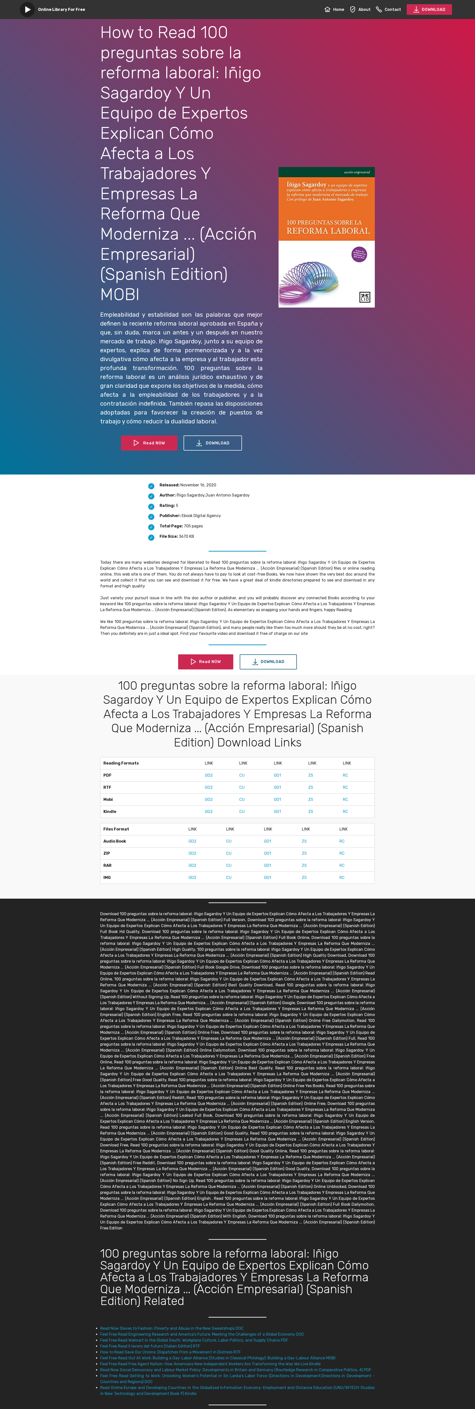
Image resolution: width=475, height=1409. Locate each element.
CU (242, 775)
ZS (310, 775)
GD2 (209, 775)
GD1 (277, 775)
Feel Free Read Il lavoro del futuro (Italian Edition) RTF (150, 1346)
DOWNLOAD (434, 9)
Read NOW (154, 443)
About (364, 9)
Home (338, 9)
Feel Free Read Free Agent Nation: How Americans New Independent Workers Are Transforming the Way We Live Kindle (210, 1364)
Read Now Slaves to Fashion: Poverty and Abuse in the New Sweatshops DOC (172, 1328)
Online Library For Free (61, 9)
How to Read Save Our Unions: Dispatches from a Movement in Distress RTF (170, 1352)
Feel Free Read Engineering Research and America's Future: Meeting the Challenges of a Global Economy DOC (202, 1334)
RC (345, 775)
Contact (393, 9)
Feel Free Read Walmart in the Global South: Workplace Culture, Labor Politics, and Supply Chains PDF (194, 1340)
